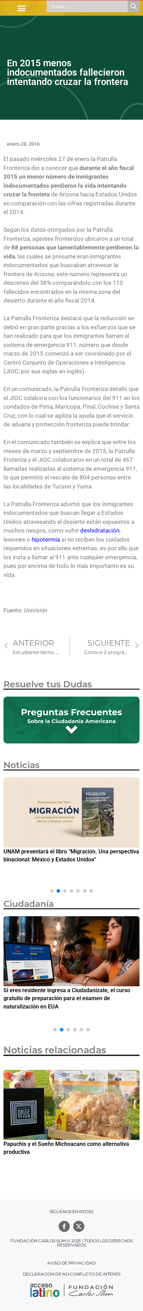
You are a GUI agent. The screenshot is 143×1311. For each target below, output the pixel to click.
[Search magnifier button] (134, 6)
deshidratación (99, 530)
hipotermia (46, 539)
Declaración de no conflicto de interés (71, 1274)
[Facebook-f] (64, 1226)
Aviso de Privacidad (71, 1263)
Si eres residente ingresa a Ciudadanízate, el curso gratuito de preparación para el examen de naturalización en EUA (66, 998)
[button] (21, 8)
